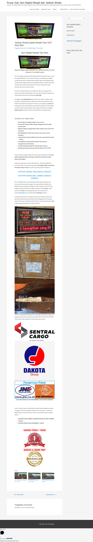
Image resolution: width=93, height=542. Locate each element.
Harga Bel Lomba (45, 9)
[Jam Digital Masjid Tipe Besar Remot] (34, 475)
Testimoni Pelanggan (74, 41)
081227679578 (47, 148)
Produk (54, 9)
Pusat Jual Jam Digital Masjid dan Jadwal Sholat (34, 2)
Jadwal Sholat (63, 9)
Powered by (3, 538)
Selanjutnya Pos (51, 494)
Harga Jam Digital (34, 9)
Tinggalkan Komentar (20, 48)
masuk (22, 507)
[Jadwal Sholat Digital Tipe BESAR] (48, 475)
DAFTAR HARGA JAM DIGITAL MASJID (34, 172)
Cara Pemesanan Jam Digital (77, 9)
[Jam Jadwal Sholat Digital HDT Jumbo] (21, 475)
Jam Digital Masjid (31, 48)
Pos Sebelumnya (18, 494)
